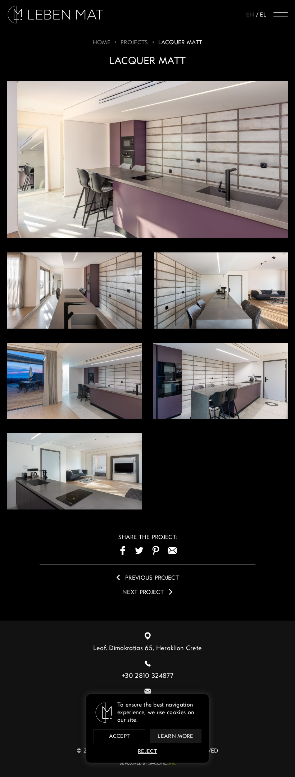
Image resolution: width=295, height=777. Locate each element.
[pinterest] (155, 550)
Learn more (175, 736)
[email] (172, 550)
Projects (134, 43)
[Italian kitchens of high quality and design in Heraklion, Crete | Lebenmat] (55, 14)
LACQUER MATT (180, 43)
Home (101, 43)
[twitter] (139, 550)
